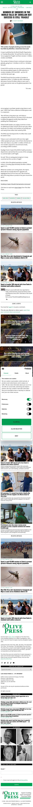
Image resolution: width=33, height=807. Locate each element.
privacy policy (24, 780)
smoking (19, 198)
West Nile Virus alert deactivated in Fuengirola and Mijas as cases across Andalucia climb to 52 (16, 257)
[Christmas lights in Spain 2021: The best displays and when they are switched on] (16, 336)
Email (3, 769)
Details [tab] (16, 373)
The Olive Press (26, 198)
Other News (20, 7)
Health (5, 7)
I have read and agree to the (15, 780)
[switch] (29, 404)
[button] (30, 669)
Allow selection (16, 429)
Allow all (16, 422)
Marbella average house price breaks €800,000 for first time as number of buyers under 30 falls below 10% (16, 709)
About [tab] (27, 373)
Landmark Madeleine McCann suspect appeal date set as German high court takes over (15, 697)
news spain (5, 198)
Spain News (18, 187)
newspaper (12, 198)
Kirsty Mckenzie (18, 21)
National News (12, 7)
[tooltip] (7, 299)
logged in (11, 307)
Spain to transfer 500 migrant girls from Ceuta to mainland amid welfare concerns (16, 285)
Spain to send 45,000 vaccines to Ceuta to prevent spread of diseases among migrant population (16, 228)
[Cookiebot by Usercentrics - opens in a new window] (24, 369)
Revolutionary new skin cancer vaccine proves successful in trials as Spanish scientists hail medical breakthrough (15, 526)
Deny (16, 435)
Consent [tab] (6, 373)
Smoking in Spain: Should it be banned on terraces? (15, 184)
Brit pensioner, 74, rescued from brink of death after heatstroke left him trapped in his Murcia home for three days (15, 494)
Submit (16, 784)
